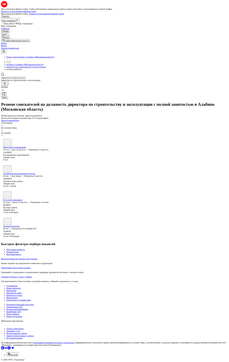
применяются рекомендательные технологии (53, 343)
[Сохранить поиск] (3, 94)
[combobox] (13, 77)
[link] (5, 37)
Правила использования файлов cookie (46, 14)
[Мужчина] (7, 142)
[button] (4, 43)
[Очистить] (4, 84)
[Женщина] (7, 195)
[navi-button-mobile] (3, 51)
